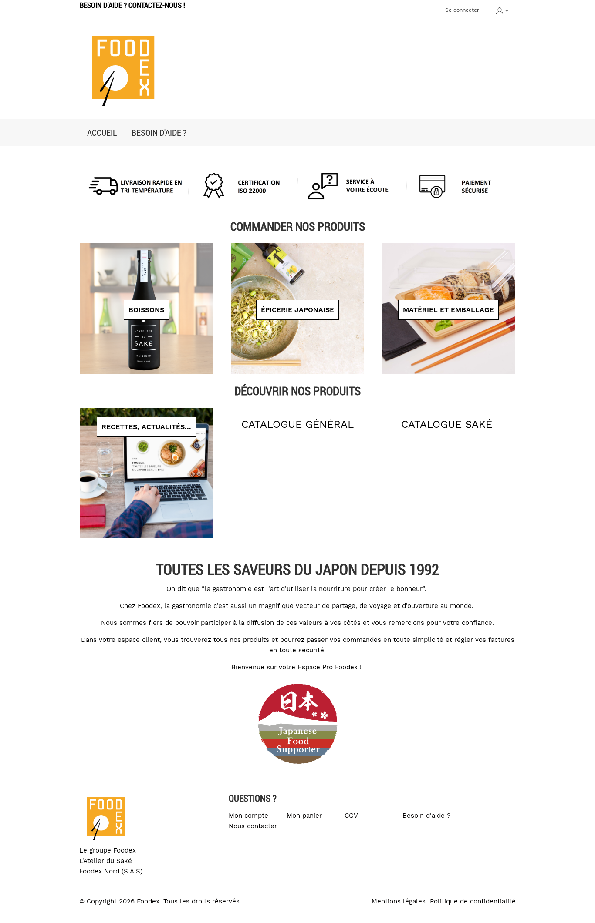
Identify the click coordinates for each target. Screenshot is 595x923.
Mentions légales (399, 901)
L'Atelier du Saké (105, 861)
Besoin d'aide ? (426, 815)
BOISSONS (146, 309)
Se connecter (462, 10)
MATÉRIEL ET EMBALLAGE (448, 309)
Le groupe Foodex (107, 850)
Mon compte (248, 815)
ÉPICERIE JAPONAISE (297, 309)
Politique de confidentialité (473, 901)
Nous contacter (253, 826)
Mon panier (304, 815)
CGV (351, 815)
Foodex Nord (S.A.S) (110, 871)
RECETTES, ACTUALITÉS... (146, 427)
